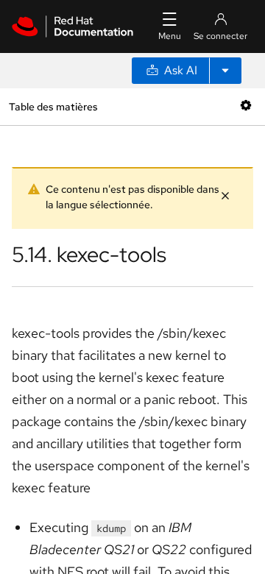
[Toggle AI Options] (225, 70)
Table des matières (53, 106)
